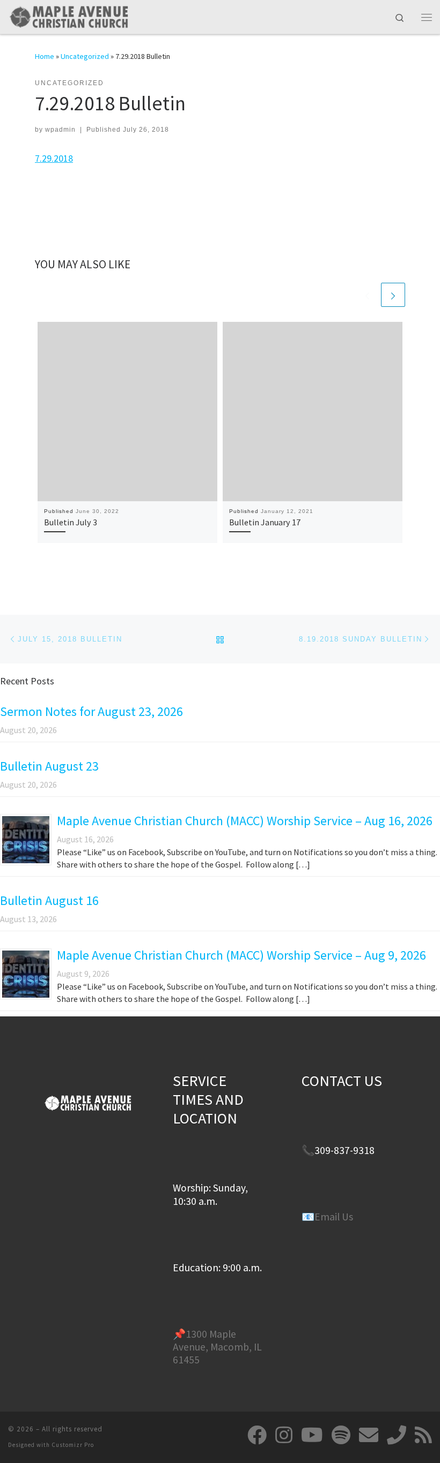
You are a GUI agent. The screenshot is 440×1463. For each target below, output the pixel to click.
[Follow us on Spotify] (341, 1435)
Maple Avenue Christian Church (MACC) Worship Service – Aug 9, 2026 (241, 955)
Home (44, 56)
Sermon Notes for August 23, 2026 (91, 711)
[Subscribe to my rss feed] (423, 1435)
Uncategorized (85, 56)
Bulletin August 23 (49, 766)
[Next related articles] (393, 295)
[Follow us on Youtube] (312, 1435)
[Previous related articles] (367, 295)
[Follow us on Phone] (396, 1435)
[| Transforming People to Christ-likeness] (68, 15)
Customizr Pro (73, 1445)
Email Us (333, 1216)
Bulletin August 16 (49, 900)
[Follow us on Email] (368, 1435)
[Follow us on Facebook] (257, 1435)
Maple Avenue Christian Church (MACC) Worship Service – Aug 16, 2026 (244, 820)
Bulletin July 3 (70, 522)
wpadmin (60, 129)
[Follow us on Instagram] (283, 1435)
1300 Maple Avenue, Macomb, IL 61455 (217, 1347)
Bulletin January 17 (264, 522)
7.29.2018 (54, 158)
